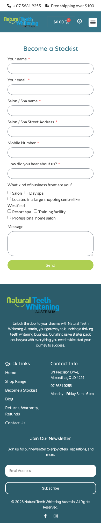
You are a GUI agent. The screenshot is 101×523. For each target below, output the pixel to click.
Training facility (52, 211)
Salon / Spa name (23, 101)
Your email (17, 80)
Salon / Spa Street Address (31, 122)
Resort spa (21, 211)
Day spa (36, 192)
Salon (17, 192)
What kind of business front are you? (40, 185)
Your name (17, 59)
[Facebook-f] (45, 516)
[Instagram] (55, 516)
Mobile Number (22, 143)
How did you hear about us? (32, 164)
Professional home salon (34, 217)
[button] (93, 22)
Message (15, 226)
